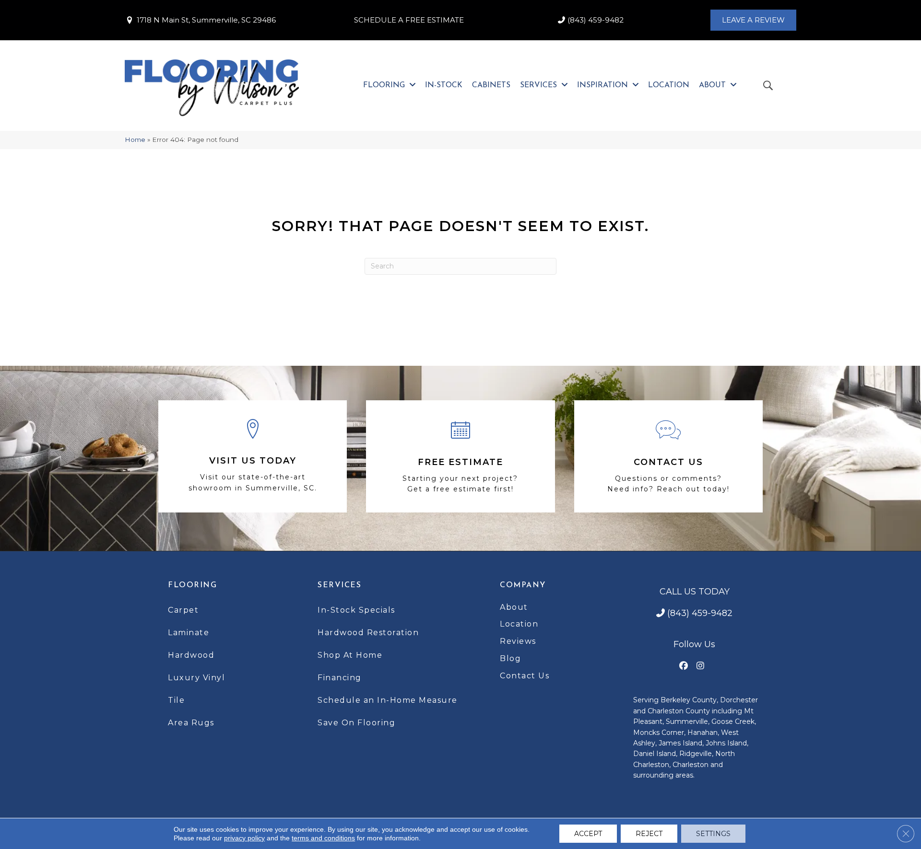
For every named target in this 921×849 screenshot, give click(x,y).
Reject (649, 833)
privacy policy (244, 838)
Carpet (183, 610)
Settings (713, 833)
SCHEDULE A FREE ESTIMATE (409, 19)
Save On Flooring (356, 722)
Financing (340, 677)
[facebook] (683, 666)
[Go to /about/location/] (252, 456)
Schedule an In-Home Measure (388, 700)
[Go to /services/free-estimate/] (460, 456)
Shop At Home (350, 655)
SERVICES (339, 585)
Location (519, 623)
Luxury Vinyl (196, 677)
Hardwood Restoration (368, 632)
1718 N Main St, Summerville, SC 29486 (206, 19)
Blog (510, 658)
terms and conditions (323, 838)
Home (135, 139)
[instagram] (700, 666)
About (514, 607)
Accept (588, 833)
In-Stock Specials (356, 610)
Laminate (188, 632)
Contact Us (524, 675)
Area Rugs (191, 722)
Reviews (518, 641)
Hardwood (191, 655)
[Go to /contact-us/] (668, 456)
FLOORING (192, 585)
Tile (176, 700)
